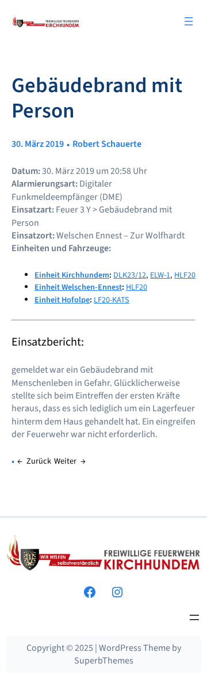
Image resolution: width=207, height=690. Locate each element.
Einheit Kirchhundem (71, 275)
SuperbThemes (103, 660)
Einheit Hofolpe (62, 300)
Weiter (65, 461)
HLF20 (184, 275)
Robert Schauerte (106, 144)
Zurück (38, 461)
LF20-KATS (111, 300)
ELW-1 (160, 275)
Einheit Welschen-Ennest (78, 287)
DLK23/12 (129, 275)
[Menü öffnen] (188, 21)
